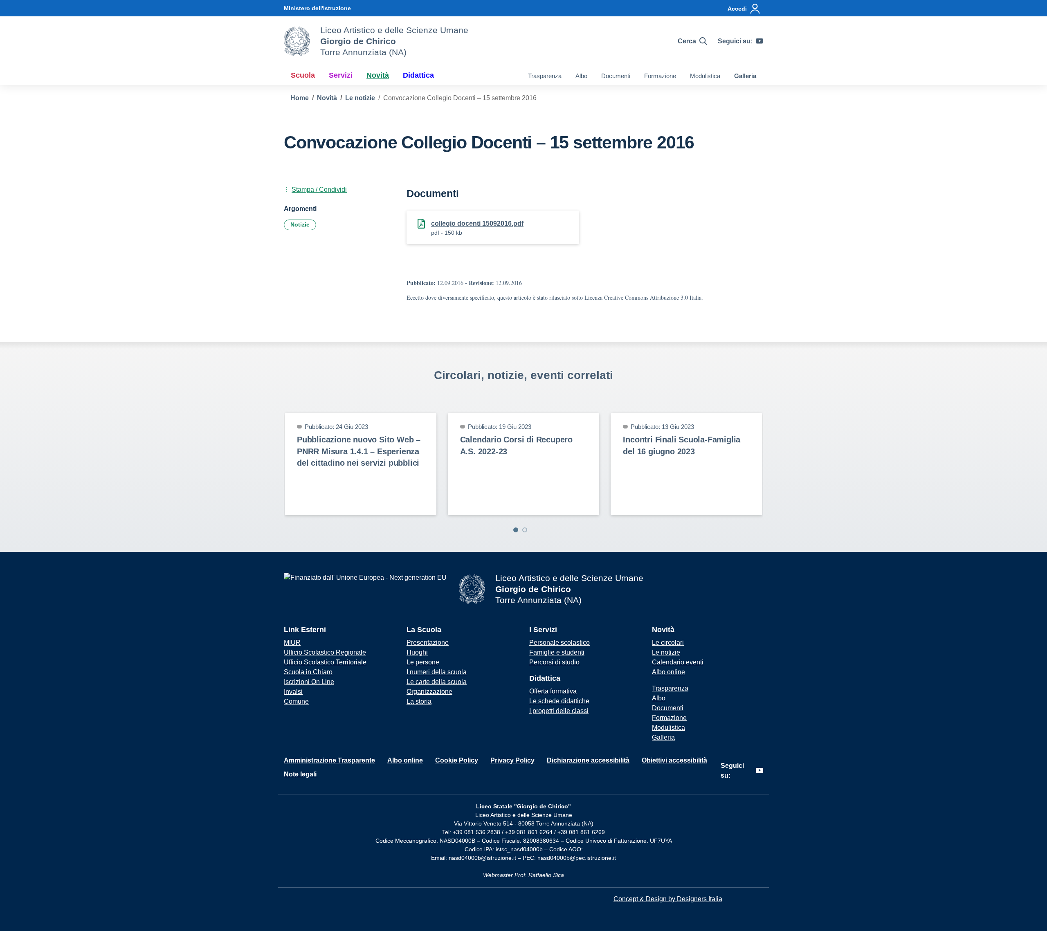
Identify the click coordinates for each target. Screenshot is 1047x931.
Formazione (660, 75)
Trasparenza (545, 75)
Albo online (668, 672)
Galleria (745, 75)
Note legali (300, 774)
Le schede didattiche (559, 701)
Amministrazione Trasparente (329, 760)
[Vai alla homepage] (297, 41)
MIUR (292, 642)
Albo (581, 75)
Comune (296, 701)
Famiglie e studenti (556, 652)
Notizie (300, 224)
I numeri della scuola (437, 672)
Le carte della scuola (437, 681)
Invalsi (293, 691)
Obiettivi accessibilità (674, 760)
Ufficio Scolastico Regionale (325, 652)
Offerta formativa (553, 691)
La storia (419, 701)
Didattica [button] (418, 75)
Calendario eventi (677, 662)
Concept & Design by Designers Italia (667, 898)
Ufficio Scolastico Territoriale (325, 662)
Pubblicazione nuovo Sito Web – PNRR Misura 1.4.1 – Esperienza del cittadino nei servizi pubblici (358, 451)
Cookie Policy (456, 760)
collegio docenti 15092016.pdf (477, 223)
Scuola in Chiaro (308, 672)
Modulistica (705, 75)
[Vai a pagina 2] (524, 529)
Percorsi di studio (554, 662)
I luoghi (417, 652)
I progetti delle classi (559, 710)
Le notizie (666, 652)
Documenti (615, 75)
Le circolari (668, 642)
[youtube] (759, 41)
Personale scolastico (559, 642)
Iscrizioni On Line (309, 681)
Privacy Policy (512, 760)
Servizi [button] (341, 75)
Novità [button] (377, 75)
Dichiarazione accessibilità (588, 760)
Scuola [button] (303, 75)
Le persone (423, 662)
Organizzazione (429, 691)
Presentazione (428, 642)
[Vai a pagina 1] (515, 529)
